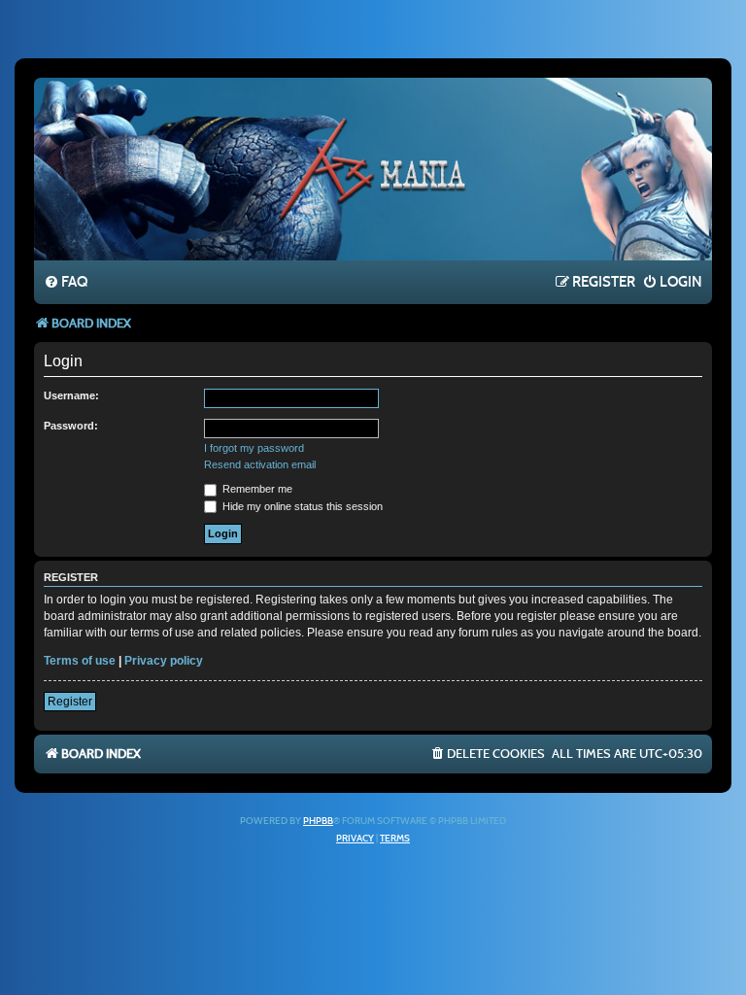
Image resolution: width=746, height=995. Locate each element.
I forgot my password (254, 448)
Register (70, 701)
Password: (71, 425)
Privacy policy (163, 661)
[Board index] (373, 168)
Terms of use (80, 661)
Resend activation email (260, 464)
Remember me (256, 489)
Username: (71, 395)
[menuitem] (65, 282)
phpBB (318, 821)
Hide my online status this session (301, 506)
